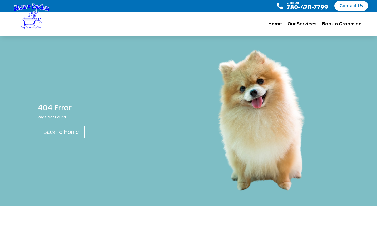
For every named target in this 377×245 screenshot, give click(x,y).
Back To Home (61, 132)
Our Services (301, 23)
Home (275, 23)
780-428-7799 (307, 7)
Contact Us (351, 5)
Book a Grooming (342, 23)
